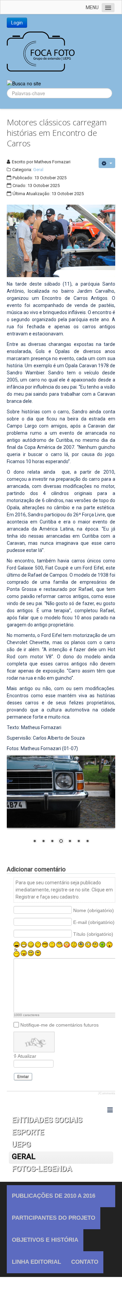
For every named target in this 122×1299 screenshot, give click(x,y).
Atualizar (27, 1056)
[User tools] (107, 163)
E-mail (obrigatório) (94, 922)
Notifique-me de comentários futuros (59, 1024)
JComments (106, 1093)
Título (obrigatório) (93, 933)
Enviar (23, 1076)
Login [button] (17, 22)
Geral (38, 169)
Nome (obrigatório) (93, 910)
